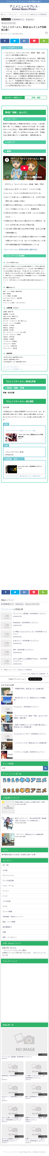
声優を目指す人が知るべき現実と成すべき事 (30, 802)
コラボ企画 (6, 901)
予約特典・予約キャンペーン (13, 916)
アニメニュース (6, 19)
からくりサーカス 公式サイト (11, 367)
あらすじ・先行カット (13, 97)
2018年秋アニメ (19, 19)
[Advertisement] (24, 511)
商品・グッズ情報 (9, 922)
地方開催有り (7, 927)
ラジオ (5, 906)
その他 (5, 870)
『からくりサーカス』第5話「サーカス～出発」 (21, 430)
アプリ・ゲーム (8, 886)
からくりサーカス (9, 23)
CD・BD (6, 865)
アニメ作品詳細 (8, 880)
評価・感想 (36, 97)
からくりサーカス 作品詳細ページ (12, 369)
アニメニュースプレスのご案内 (15, 950)
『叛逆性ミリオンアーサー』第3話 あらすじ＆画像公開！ (17, 669)
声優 (4, 932)
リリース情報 (7, 911)
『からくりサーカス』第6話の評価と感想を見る (20, 249)
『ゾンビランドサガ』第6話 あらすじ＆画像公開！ (33, 673)
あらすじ (31, 19)
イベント (6, 891)
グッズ (5, 896)
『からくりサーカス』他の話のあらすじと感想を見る (22, 476)
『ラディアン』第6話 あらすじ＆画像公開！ (29, 834)
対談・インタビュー (10, 937)
